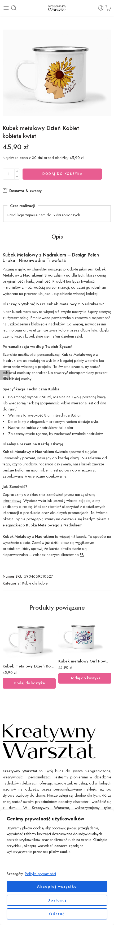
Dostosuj (57, 900)
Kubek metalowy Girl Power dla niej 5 (84, 661)
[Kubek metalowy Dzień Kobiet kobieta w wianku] (29, 639)
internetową (12, 500)
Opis (57, 237)
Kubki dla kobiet (35, 583)
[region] (57, 867)
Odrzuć (57, 914)
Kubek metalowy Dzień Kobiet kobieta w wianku (29, 666)
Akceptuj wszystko (57, 886)
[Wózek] (108, 8)
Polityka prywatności (40, 873)
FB (82, 554)
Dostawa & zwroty (25, 191)
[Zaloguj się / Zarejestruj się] (101, 8)
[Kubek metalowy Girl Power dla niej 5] (84, 636)
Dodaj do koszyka (62, 173)
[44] (57, 73)
